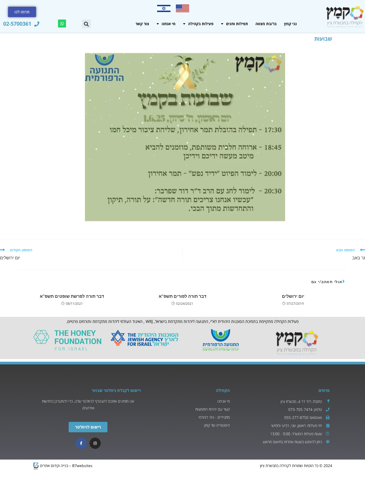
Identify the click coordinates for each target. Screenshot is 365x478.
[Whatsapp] (62, 24)
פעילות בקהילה (200, 23)
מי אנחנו (169, 23)
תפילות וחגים (237, 23)
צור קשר (142, 23)
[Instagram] (95, 443)
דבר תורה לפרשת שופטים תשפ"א (72, 296)
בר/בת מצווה (266, 23)
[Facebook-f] (81, 443)
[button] (86, 24)
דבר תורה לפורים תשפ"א (182, 296)
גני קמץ (290, 23)
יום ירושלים (293, 296)
